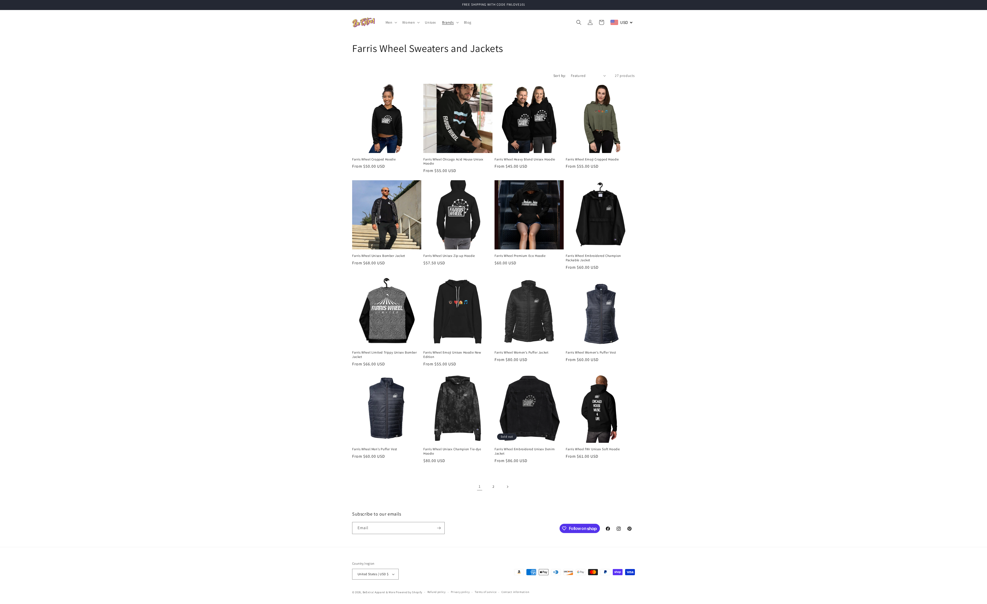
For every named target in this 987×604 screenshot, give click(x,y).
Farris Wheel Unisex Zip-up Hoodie (449, 256)
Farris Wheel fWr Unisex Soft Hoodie (593, 449)
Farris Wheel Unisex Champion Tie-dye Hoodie (452, 451)
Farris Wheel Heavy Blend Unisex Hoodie (525, 159)
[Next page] (507, 486)
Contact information (515, 592)
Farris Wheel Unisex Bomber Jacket (378, 256)
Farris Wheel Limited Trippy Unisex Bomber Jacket (384, 354)
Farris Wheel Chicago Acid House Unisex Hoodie (453, 161)
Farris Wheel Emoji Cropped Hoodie (592, 159)
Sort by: (559, 75)
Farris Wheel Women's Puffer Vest (591, 352)
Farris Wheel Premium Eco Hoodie (520, 256)
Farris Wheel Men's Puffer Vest (374, 449)
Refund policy (436, 592)
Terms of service (485, 592)
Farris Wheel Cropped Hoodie (374, 159)
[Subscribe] (438, 528)
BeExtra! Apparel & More (379, 592)
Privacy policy (460, 592)
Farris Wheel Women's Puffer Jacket (521, 352)
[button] (390, 22)
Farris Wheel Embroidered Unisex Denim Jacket (525, 451)
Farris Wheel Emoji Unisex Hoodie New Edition (452, 354)
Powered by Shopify (409, 592)
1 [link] (480, 486)
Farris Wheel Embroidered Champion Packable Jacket (593, 258)
